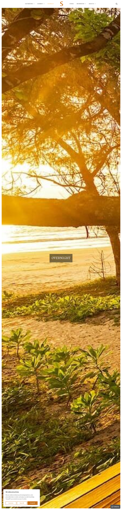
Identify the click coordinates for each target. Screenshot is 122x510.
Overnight (50, 3)
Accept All (32, 503)
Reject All (22, 503)
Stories (71, 3)
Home (61, 3)
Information (80, 3)
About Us (91, 3)
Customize (10, 503)
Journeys (40, 3)
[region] (21, 498)
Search (116, 3)
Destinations (29, 3)
